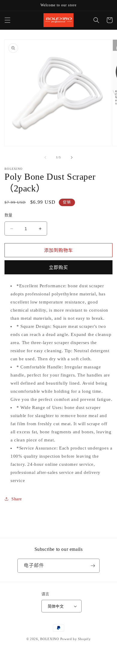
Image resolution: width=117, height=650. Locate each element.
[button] (7, 20)
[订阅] (92, 566)
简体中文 (56, 606)
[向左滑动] (45, 157)
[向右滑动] (71, 157)
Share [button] (16, 499)
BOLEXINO (49, 639)
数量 (8, 215)
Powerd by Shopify (75, 639)
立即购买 (58, 267)
